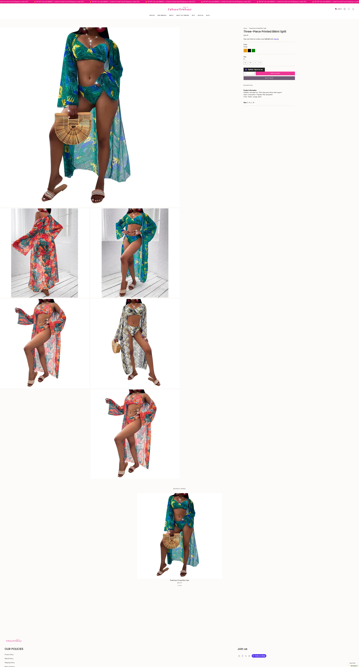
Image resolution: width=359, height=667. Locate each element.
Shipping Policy (10, 662)
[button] (152, 15)
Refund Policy (9, 658)
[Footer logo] (14, 640)
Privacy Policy (9, 654)
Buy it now (269, 78)
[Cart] (353, 9)
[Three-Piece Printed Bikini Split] (179, 535)
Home (245, 28)
